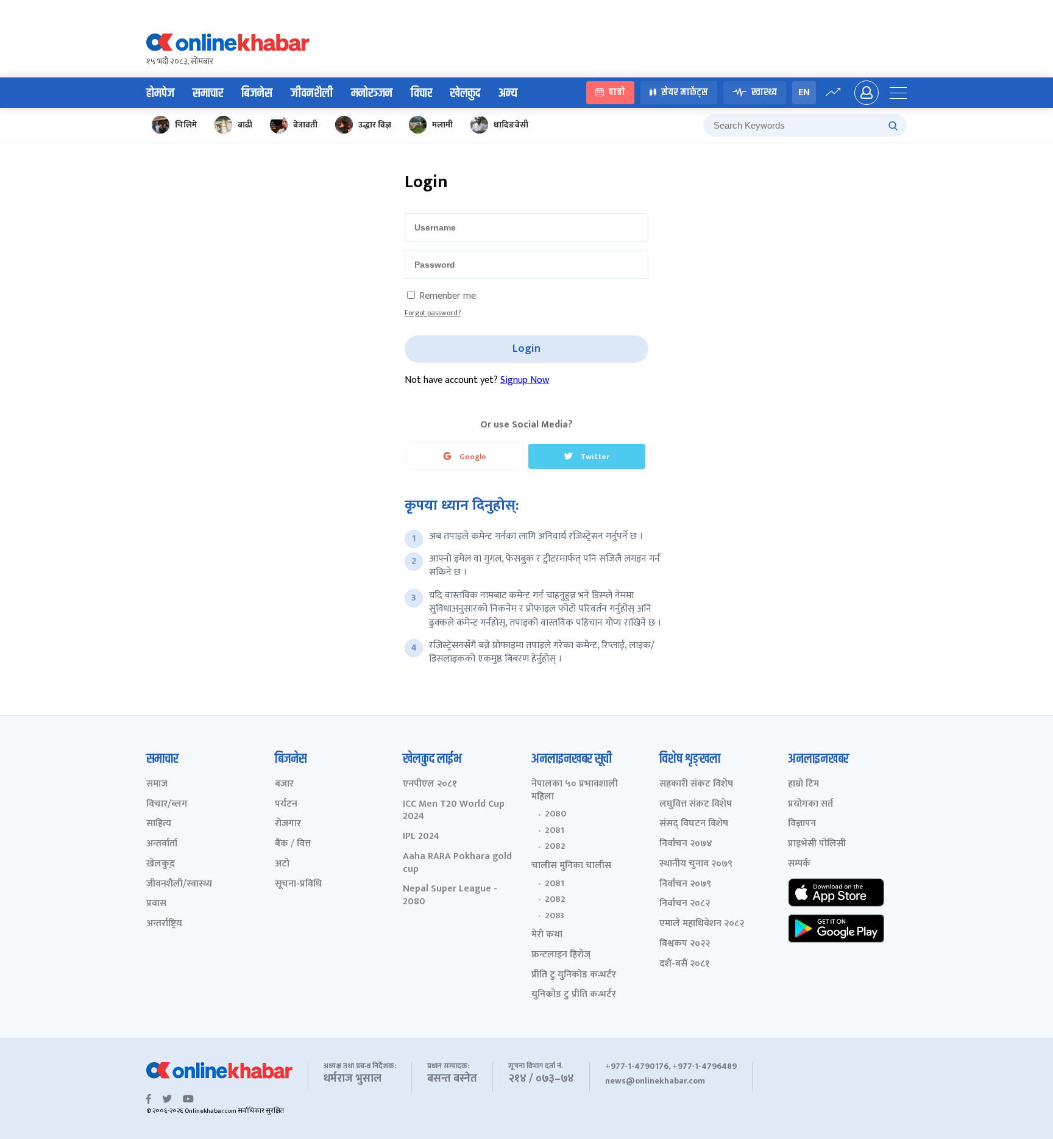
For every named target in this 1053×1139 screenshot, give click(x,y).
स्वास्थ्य (764, 93)
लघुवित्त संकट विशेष (695, 804)
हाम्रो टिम (803, 784)
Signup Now (524, 380)
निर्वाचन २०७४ (685, 844)
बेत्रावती (305, 125)
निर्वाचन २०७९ (685, 884)
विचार (421, 93)
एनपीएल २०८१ (430, 784)
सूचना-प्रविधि (298, 884)
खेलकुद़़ (160, 864)
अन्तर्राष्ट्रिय (164, 924)
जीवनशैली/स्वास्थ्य (179, 884)
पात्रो (617, 93)
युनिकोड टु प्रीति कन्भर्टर (573, 994)
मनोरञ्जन (371, 93)
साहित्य (158, 824)
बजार (284, 784)
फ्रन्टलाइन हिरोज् (560, 955)
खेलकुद (465, 93)
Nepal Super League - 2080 (450, 896)
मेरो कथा (546, 935)
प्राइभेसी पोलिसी (817, 844)
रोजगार (288, 824)
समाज (157, 784)
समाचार (208, 93)
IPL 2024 (421, 836)
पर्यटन (286, 804)
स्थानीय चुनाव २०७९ (695, 864)
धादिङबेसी (511, 125)
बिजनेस (256, 93)
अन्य (507, 93)
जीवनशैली (312, 93)
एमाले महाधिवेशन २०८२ (701, 924)
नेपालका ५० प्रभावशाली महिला (574, 791)
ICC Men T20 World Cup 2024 (454, 811)
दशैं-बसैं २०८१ (684, 964)
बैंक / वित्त (293, 844)
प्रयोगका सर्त (810, 804)
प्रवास (156, 904)
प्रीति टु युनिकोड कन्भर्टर (573, 975)
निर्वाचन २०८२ (684, 904)
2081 (554, 830)
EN (804, 92)
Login (526, 349)
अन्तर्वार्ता (161, 844)
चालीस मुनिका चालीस (571, 866)
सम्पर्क (799, 864)
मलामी (442, 125)
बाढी (245, 125)
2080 (555, 814)
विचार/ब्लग (167, 804)
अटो (282, 864)
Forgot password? (433, 313)
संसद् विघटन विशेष (693, 824)
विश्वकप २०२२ (684, 944)
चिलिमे (186, 125)
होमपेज (160, 93)
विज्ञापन (802, 824)
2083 (554, 916)
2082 (555, 846)
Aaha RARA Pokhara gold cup (457, 863)
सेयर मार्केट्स (684, 93)
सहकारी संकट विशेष (696, 784)
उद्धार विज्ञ (374, 125)
